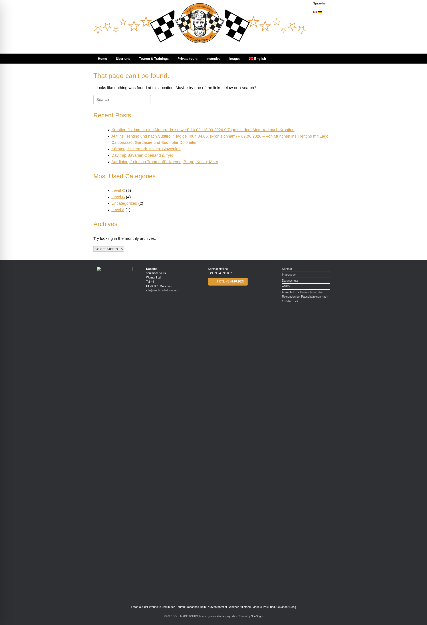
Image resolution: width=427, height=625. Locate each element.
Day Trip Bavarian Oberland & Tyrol (142, 155)
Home (102, 58)
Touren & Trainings (154, 58)
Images (234, 58)
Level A (117, 210)
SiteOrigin (257, 616)
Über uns (123, 58)
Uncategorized (124, 203)
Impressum (289, 274)
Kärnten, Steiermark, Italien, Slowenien (146, 149)
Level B (118, 197)
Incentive (213, 58)
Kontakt (287, 268)
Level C (118, 190)
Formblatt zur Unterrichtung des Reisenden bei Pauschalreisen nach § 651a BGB (305, 297)
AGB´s (286, 286)
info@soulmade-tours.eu (161, 290)
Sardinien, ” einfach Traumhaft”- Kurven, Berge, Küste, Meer (164, 162)
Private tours (187, 58)
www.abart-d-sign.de (222, 616)
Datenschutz (290, 280)
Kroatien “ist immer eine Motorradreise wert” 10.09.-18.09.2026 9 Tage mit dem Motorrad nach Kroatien (202, 130)
